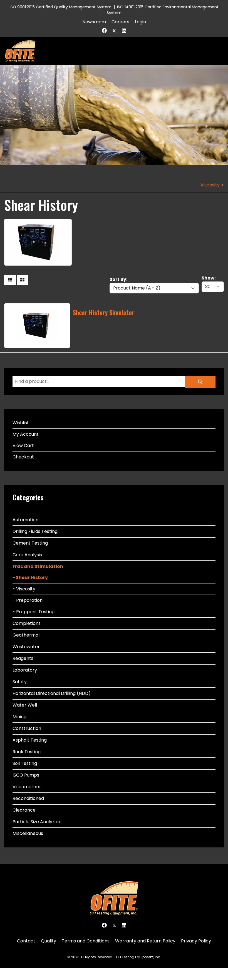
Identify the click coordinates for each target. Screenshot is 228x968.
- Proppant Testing (33, 611)
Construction (27, 728)
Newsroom (94, 22)
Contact (26, 941)
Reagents (23, 658)
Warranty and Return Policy (145, 941)
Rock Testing (27, 752)
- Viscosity (24, 589)
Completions (27, 623)
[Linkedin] (124, 30)
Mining (19, 716)
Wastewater (26, 646)
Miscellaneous (28, 833)
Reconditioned (28, 798)
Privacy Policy (196, 941)
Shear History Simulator (103, 312)
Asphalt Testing (30, 740)
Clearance (24, 810)
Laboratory (25, 670)
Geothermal (26, 635)
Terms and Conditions (86, 941)
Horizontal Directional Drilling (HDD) (52, 693)
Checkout (23, 457)
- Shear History (30, 577)
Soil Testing (25, 763)
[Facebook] (104, 30)
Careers (120, 22)
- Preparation (28, 600)
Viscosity (210, 185)
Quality (48, 941)
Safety (20, 681)
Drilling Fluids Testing (35, 531)
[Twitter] (114, 30)
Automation (25, 520)
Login (140, 22)
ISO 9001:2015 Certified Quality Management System (60, 7)
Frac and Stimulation (38, 566)
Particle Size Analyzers (37, 822)
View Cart (23, 445)
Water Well (25, 705)
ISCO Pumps (26, 775)
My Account (26, 434)
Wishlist (21, 423)
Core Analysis (27, 555)
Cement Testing (30, 543)
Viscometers (26, 787)
